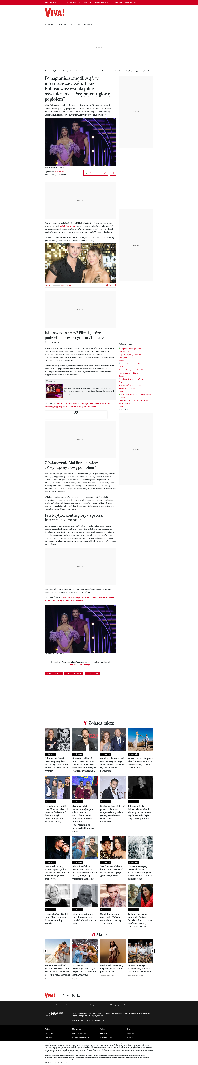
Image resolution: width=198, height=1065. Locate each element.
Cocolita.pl (48, 1037)
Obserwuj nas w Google (97, 173)
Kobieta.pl (103, 1033)
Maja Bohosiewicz (67, 226)
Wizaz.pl (130, 1033)
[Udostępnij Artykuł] (113, 173)
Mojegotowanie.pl (79, 1033)
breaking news (92, 673)
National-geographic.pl (80, 1037)
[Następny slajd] (153, 951)
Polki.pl (102, 1029)
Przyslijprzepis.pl (106, 1037)
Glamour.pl (49, 1033)
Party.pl (47, 1029)
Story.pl (130, 1037)
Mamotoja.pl (76, 1029)
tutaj (65, 1062)
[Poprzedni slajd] (45, 951)
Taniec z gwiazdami (74, 673)
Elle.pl (129, 1029)
